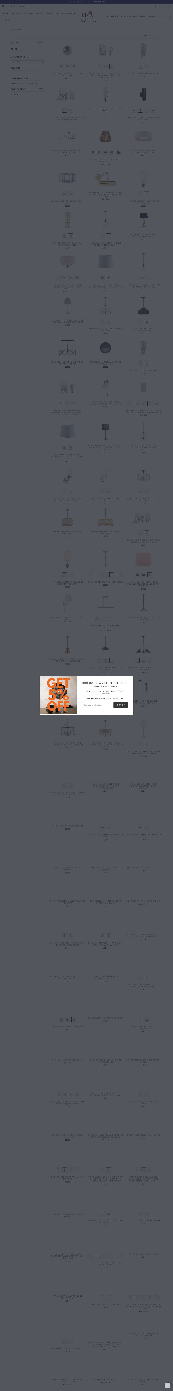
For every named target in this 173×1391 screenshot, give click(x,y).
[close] (131, 678)
